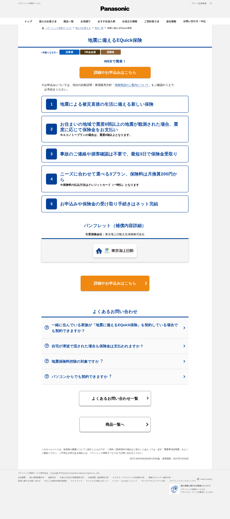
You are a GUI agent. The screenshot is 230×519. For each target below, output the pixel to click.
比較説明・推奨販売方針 (98, 477)
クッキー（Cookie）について (124, 480)
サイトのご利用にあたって (97, 480)
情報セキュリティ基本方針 (159, 477)
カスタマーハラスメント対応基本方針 (129, 477)
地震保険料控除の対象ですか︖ (77, 361)
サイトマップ (76, 480)
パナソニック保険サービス (29, 3)
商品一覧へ (115, 424)
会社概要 (22, 477)
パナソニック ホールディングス (182, 480)
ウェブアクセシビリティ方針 (153, 480)
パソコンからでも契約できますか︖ (81, 377)
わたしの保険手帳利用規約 (55, 480)
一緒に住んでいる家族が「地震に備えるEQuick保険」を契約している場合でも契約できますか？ (115, 328)
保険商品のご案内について (131, 85)
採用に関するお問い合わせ (29, 480)
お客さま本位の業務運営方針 (72, 477)
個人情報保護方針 (36, 477)
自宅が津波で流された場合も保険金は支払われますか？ (97, 346)
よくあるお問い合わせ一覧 (115, 398)
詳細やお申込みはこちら (115, 72)
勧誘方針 (52, 477)
